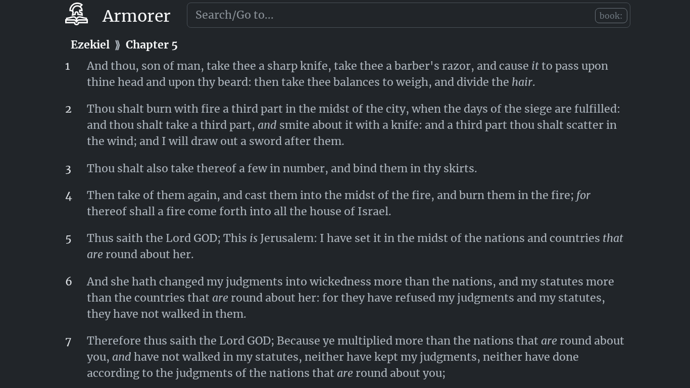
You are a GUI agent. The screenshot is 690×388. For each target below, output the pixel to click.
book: (611, 16)
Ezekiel (90, 45)
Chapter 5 (152, 45)
